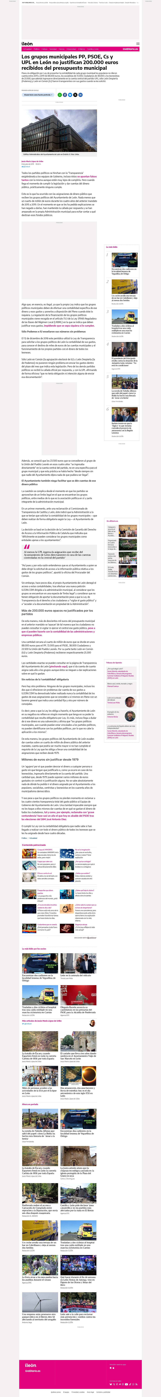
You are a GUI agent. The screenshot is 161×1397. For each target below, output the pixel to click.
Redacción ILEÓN (28, 1015)
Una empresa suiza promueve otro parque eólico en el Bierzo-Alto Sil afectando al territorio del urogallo (39, 1317)
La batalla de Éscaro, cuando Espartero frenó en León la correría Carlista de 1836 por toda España (39, 1056)
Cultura (44, 49)
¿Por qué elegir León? (115, 669)
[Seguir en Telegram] (120, 1384)
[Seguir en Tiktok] (130, 1384)
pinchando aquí (58, 666)
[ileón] (38, 1365)
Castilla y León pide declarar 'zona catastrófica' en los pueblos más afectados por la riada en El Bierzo (77, 1208)
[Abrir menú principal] (137, 44)
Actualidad (27, 49)
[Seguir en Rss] (136, 1384)
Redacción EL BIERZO (30, 1216)
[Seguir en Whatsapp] (133, 1384)
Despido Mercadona (130, 2)
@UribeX (26, 167)
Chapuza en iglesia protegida (116, 2)
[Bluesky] (70, 95)
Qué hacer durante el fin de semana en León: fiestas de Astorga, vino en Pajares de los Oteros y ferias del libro (77, 1281)
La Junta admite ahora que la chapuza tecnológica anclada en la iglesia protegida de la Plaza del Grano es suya (77, 1172)
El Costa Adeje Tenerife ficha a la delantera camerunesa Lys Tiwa (113, 571)
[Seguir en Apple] (113, 1368)
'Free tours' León (103, 2)
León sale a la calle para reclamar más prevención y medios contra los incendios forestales (77, 1317)
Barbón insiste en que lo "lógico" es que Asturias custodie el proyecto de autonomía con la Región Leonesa (122, 428)
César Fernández (28, 1142)
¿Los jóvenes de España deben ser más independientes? (121, 727)
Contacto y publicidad (103, 1392)
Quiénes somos (56, 1392)
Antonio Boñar (112, 717)
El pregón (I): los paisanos (113, 713)
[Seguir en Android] (110, 1368)
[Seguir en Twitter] (114, 1384)
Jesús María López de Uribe (32, 161)
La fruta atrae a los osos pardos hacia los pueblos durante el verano (40, 1278)
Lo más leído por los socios (34, 949)
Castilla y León (93, 49)
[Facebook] (65, 95)
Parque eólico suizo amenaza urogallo (59, 2)
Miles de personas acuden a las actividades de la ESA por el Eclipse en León (39, 1091)
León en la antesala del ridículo (75, 975)
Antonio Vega (27, 1322)
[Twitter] (75, 95)
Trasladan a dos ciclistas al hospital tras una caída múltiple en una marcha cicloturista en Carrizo (39, 1010)
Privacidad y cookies (78, 1392)
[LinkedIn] (80, 95)
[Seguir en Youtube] (126, 1384)
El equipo (66, 1392)
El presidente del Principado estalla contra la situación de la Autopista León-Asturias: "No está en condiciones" (124, 362)
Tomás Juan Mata (66, 978)
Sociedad (53, 49)
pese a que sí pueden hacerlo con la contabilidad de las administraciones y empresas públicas (58, 631)
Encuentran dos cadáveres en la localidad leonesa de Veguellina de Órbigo (39, 978)
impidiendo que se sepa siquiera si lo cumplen (69, 325)
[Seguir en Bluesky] (111, 1384)
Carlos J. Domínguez (67, 1179)
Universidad (71, 49)
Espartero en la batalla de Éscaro (78, 2)
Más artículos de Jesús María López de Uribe (42, 1021)
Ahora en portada (30, 1104)
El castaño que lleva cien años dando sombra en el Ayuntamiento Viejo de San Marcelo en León (78, 1056)
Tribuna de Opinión (114, 663)
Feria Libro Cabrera (93, 2)
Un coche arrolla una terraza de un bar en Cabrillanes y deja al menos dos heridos (39, 1245)
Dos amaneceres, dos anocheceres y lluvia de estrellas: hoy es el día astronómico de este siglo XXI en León (77, 1092)
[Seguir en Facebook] (117, 1384)
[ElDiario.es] (130, 49)
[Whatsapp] (60, 95)
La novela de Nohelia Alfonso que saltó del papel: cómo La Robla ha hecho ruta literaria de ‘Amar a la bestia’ (38, 1135)
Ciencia (61, 49)
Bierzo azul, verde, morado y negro (119, 684)
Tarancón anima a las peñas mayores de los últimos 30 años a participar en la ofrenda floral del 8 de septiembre (112, 558)
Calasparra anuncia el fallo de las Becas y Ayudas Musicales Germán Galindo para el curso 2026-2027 (112, 531)
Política (36, 49)
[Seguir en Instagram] (123, 1384)
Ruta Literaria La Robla (42, 2)
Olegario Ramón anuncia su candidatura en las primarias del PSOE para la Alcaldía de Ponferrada (78, 1010)
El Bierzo (81, 49)
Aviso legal (90, 1392)
